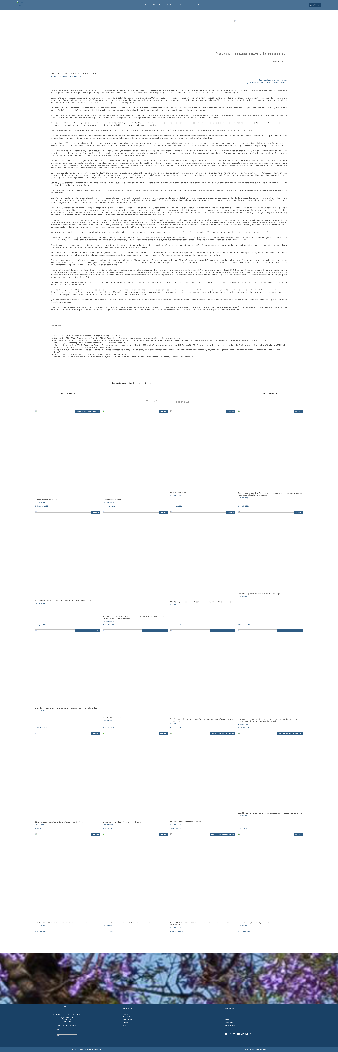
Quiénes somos (127, 1014)
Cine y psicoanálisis (230, 1025)
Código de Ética (127, 1019)
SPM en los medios (230, 1022)
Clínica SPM (126, 1022)
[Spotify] (247, 1034)
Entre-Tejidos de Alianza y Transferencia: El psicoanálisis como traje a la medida (66, 708)
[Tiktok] (243, 1034)
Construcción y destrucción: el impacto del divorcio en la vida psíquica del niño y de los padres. (201, 720)
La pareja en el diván (178, 492)
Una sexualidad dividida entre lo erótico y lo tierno (122, 822)
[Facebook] (226, 1034)
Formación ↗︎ (194, 5)
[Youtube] (238, 1034)
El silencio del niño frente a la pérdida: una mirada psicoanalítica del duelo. (63, 600)
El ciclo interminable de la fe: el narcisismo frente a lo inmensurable (61, 923)
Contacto (125, 1025)
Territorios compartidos (112, 500)
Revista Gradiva (229, 1014)
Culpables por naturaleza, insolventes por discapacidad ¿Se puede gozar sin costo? (270, 813)
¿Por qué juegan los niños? (113, 717)
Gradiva (182, 5)
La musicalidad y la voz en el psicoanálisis (254, 923)
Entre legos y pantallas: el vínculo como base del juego (259, 593)
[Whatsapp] (251, 1034)
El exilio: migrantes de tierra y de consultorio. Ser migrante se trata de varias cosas (202, 602)
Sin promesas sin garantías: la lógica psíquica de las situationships (60, 822)
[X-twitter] (234, 1034)
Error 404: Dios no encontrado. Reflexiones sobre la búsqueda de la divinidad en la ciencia (200, 924)
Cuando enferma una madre (46, 500)
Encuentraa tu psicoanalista (315, 4)
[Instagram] (230, 1034)
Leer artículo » (40, 502)
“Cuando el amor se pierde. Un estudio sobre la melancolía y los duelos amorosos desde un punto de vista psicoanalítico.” (134, 617)
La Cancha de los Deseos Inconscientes (185, 822)
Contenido (171, 5)
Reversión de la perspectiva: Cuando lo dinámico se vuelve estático (129, 923)
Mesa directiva (127, 1017)
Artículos (227, 1017)
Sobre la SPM (150, 5)
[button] (116, 383)
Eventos (162, 5)
